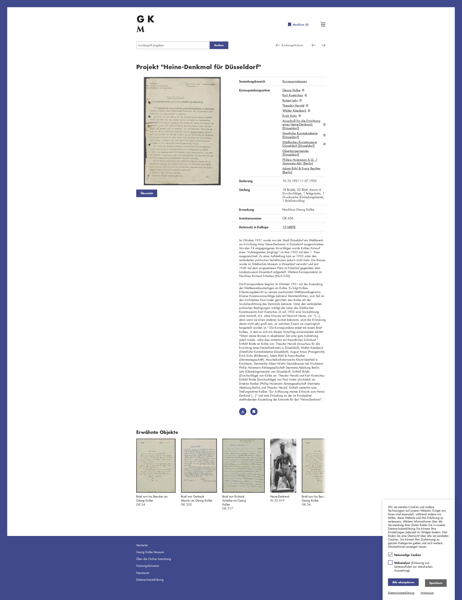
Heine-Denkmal (279, 496)
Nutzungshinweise (147, 566)
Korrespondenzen (294, 81)
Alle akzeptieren (403, 582)
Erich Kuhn (289, 116)
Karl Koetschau (292, 95)
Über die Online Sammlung (153, 559)
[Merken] (254, 411)
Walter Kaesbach (294, 110)
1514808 (288, 227)
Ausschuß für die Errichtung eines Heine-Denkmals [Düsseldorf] (301, 124)
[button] (323, 24)
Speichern (435, 583)
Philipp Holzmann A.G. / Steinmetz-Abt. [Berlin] (299, 161)
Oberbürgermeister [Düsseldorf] (295, 153)
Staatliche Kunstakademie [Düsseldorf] (300, 135)
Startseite (142, 545)
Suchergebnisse (292, 45)
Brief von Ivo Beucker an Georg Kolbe (151, 498)
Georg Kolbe (291, 90)
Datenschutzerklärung (150, 580)
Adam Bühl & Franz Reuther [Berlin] (301, 170)
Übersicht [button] (147, 193)
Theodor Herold (293, 105)
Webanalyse (413, 566)
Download (242, 411)
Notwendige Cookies (407, 555)
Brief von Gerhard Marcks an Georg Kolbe (196, 498)
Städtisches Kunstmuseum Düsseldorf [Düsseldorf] (299, 144)
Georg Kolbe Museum (150, 552)
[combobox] (173, 45)
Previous (131, 132)
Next (233, 132)
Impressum (142, 573)
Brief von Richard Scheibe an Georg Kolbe (234, 500)
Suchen (219, 45)
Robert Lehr (290, 100)
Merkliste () (301, 25)
